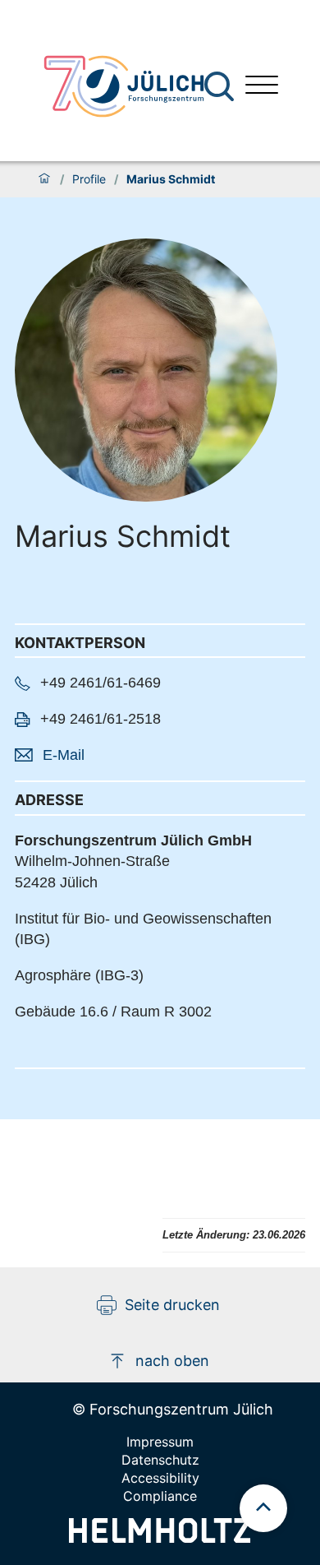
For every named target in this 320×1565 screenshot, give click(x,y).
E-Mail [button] (64, 755)
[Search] (221, 86)
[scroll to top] (263, 1508)
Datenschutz (160, 1460)
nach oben (172, 1360)
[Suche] (219, 86)
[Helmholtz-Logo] (159, 1537)
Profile (89, 179)
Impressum (160, 1441)
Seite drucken (172, 1304)
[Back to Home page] (124, 86)
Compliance (160, 1496)
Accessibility (160, 1478)
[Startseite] (44, 179)
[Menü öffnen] (261, 87)
